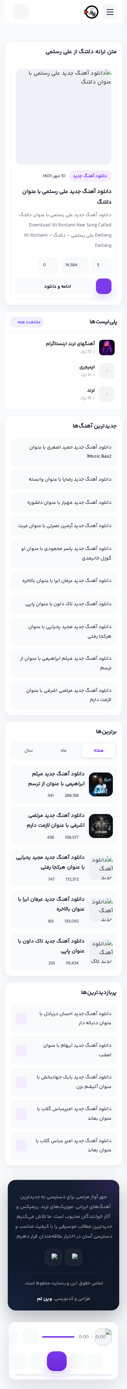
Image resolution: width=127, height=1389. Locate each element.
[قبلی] (37, 1361)
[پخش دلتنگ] (103, 286)
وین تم (44, 1298)
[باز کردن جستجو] (21, 12)
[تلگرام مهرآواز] (73, 1257)
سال (28, 750)
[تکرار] (18, 1361)
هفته (98, 750)
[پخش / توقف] (57, 1361)
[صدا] (30, 1337)
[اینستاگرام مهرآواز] (53, 1257)
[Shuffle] (95, 1361)
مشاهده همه (29, 322)
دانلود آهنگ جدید (90, 176)
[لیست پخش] (10, 1337)
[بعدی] (77, 1361)
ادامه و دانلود (57, 286)
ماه (64, 750)
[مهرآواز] (91, 12)
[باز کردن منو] (110, 12)
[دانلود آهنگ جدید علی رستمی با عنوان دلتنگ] (63, 117)
